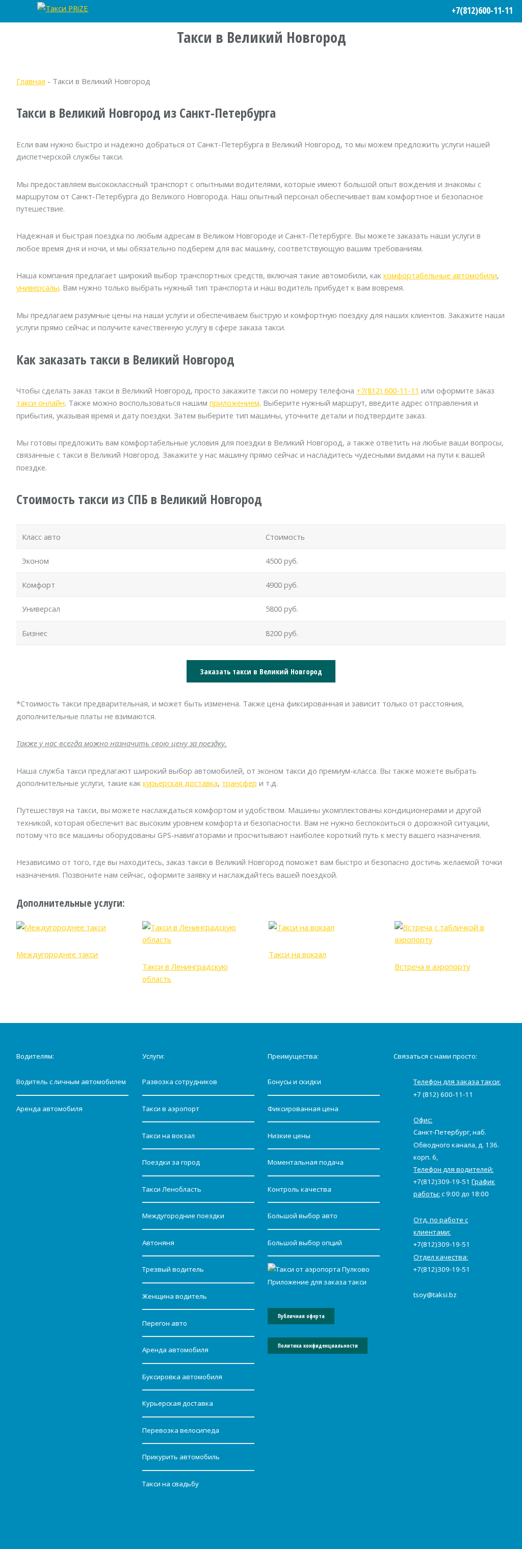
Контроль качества (299, 1189)
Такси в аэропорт (170, 1108)
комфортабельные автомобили (440, 275)
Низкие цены (289, 1135)
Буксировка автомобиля (182, 1376)
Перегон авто (164, 1323)
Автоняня (158, 1242)
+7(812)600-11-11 (482, 10)
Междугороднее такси (57, 954)
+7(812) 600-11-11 (387, 390)
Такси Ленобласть (171, 1189)
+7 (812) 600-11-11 (443, 1094)
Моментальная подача (306, 1162)
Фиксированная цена (303, 1108)
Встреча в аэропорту (432, 966)
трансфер (239, 783)
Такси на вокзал (297, 954)
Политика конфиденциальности (318, 1345)
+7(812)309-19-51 (441, 1181)
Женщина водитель (174, 1296)
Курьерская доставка (177, 1403)
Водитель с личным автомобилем (71, 1081)
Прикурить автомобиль (181, 1456)
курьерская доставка (180, 783)
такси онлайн (40, 403)
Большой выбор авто (302, 1215)
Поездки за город (171, 1162)
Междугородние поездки (183, 1215)
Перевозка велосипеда (180, 1430)
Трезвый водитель (173, 1269)
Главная (30, 81)
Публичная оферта (301, 1316)
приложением (234, 403)
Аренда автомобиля (49, 1108)
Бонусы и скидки (294, 1081)
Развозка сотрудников (179, 1081)
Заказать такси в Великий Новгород (261, 671)
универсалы (37, 287)
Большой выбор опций (305, 1242)
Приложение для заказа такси (317, 1282)
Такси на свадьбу (170, 1483)
